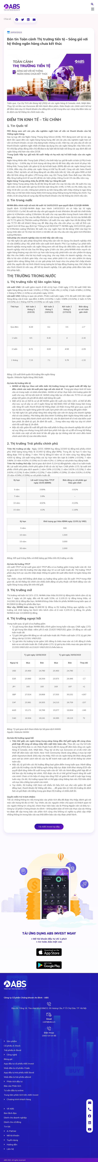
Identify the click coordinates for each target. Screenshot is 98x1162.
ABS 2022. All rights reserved (14, 1160)
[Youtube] (89, 1129)
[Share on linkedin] (28, 19)
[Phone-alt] (89, 1109)
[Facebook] (89, 1116)
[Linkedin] (89, 1122)
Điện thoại (49, 1032)
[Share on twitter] (22, 19)
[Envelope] (89, 1102)
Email (49, 1019)
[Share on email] (34, 19)
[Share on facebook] (17, 19)
